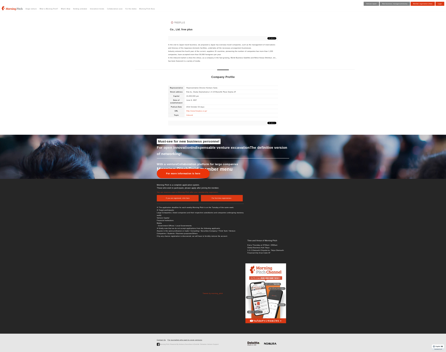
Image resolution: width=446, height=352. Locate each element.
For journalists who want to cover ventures (185, 340)
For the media (130, 9)
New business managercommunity (395, 4)
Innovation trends (97, 9)
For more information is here (183, 173)
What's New (65, 9)
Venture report (371, 4)
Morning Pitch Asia (147, 9)
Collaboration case (115, 9)
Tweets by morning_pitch (213, 293)
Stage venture (31, 9)
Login (440, 4)
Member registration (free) (422, 4)
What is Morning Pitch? (49, 9)
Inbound (189, 115)
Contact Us (161, 340)
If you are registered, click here (177, 198)
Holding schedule (80, 9)
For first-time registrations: (222, 198)
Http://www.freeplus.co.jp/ (196, 111)
